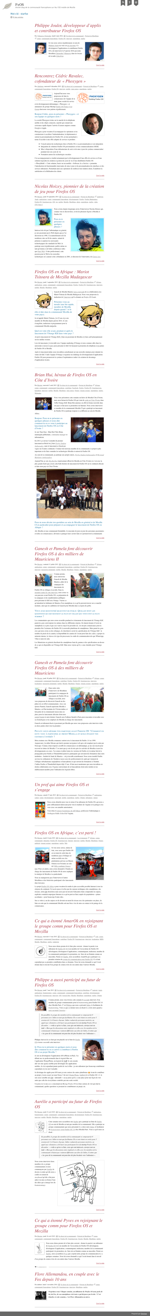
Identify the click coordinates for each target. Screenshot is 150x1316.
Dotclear (144, 1314)
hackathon (38, 391)
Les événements (82, 838)
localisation (38, 684)
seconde (86, 1000)
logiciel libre (66, 995)
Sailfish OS (84, 1075)
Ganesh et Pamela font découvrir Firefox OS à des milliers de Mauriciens (64, 667)
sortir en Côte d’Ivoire (92, 400)
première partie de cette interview (46, 592)
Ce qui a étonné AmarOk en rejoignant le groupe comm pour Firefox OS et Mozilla (69, 925)
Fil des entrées (18, 17)
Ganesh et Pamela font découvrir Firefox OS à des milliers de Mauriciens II (64, 553)
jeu (57, 202)
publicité (37, 843)
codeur (37, 798)
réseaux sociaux (85, 391)
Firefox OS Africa (47, 886)
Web (66, 843)
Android (94, 990)
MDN (72, 455)
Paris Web (41, 251)
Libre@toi (59, 56)
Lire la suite (100, 65)
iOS (53, 202)
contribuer (68, 388)
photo (78, 202)
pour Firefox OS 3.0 (63, 1129)
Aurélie (49, 1169)
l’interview (67, 297)
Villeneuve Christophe (44, 36)
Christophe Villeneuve (63, 53)
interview (69, 38)
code (96, 937)
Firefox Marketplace (91, 199)
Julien (88, 1005)
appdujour (100, 197)
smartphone (76, 38)
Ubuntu (82, 798)
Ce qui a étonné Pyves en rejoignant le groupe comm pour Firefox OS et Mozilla (69, 1225)
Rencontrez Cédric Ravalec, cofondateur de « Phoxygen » (60, 78)
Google (80, 1239)
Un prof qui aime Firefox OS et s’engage (62, 786)
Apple (36, 199)
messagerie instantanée (48, 570)
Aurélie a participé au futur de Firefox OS (68, 1103)
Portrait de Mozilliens (92, 36)
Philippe (69, 1005)
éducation (46, 841)
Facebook (75, 388)
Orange (77, 391)
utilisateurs (89, 798)
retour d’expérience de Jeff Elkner (68, 811)
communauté (52, 285)
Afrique (98, 282)
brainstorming (47, 993)
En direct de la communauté (75, 36)
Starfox (65, 957)
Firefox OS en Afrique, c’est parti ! (65, 832)
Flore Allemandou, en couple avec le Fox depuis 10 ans (67, 1276)
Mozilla (66, 202)
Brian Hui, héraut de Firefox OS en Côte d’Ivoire (66, 377)
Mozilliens (72, 202)
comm (39, 38)
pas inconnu (71, 45)
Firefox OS (62, 38)
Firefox (81, 199)
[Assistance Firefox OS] (129, 6)
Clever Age (96, 256)
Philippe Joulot (54, 45)
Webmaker (38, 393)
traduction (56, 942)
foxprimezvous (47, 202)
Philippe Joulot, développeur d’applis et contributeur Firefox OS (68, 27)
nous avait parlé (79, 292)
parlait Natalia (39, 717)
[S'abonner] (123, 6)
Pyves (66, 1253)
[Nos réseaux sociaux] (136, 6)
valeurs (95, 798)
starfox (83, 38)
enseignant (58, 798)
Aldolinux (40, 86)
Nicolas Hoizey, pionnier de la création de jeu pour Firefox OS (69, 188)
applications (43, 199)
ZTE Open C (39, 205)
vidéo (96, 202)
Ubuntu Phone (74, 1075)
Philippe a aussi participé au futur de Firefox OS (67, 982)
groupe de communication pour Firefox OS (78, 959)
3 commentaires (42, 1267)
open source (75, 89)
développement (74, 199)
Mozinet (39, 197)
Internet (70, 841)
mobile (68, 89)
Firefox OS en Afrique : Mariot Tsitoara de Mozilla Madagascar (63, 274)
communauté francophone (50, 38)
